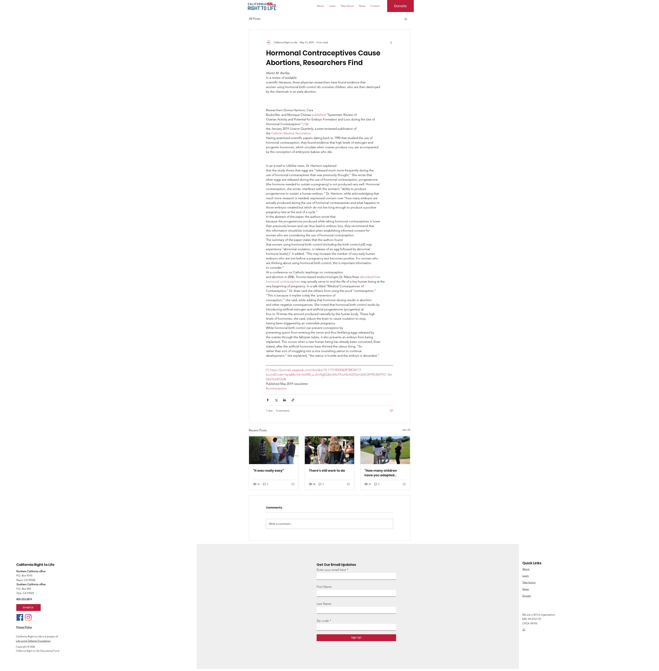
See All (406, 429)
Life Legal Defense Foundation (33, 641)
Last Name (324, 603)
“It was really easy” (268, 470)
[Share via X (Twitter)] (276, 400)
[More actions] (391, 42)
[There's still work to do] (329, 450)
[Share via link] (292, 400)
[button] (405, 18)
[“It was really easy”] (274, 450)
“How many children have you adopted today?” (381, 472)
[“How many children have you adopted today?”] (385, 450)
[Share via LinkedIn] (284, 400)
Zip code (323, 620)
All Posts (255, 19)
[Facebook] (19, 617)
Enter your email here (331, 569)
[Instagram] (28, 617)
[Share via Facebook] (267, 400)
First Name (324, 586)
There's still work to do (327, 470)
